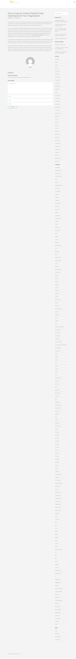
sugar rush (57, 567)
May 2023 (56, 125)
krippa (56, 417)
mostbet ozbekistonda (59, 483)
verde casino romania (58, 591)
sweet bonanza (57, 570)
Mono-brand (57, 453)
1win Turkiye (57, 188)
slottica (56, 561)
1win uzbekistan (57, 191)
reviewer (56, 546)
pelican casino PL (58, 510)
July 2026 (56, 62)
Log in (56, 630)
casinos (56, 353)
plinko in (56, 528)
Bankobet (56, 293)
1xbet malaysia (57, 215)
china (56, 362)
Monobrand (57, 456)
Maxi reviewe (57, 435)
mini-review (57, 438)
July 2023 (56, 119)
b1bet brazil (57, 290)
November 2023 (57, 107)
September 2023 (58, 113)
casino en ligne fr (58, 329)
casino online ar (57, 335)
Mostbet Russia (57, 486)
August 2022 (57, 152)
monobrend (57, 459)
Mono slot (57, 450)
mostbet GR (57, 471)
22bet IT (56, 239)
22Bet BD (56, 236)
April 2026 (56, 68)
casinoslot (56, 356)
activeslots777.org (58, 245)
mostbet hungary (58, 474)
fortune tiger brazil (58, 377)
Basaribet (56, 296)
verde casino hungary (58, 588)
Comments (57, 636)
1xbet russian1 (57, 230)
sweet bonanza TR (58, 573)
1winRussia (57, 194)
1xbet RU (56, 224)
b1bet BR (56, 287)
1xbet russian (57, 227)
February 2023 (57, 134)
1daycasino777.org (58, 170)
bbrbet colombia (58, 299)
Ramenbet (57, 537)
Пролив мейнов (58, 612)
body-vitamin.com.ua (58, 308)
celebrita (56, 359)
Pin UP (56, 516)
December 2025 (57, 77)
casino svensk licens (58, 341)
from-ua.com (57, 383)
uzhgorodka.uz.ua (58, 582)
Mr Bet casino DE (58, 492)
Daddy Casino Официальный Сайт (61, 38)
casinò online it (57, 338)
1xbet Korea (57, 209)
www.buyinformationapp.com (38, 34)
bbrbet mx (56, 302)
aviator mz (57, 281)
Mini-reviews (57, 441)
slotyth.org (57, 564)
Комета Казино (57, 606)
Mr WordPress (57, 44)
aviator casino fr (57, 272)
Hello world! (63, 44)
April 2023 (56, 128)
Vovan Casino (57, 597)
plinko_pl (56, 534)
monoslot (56, 465)
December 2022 (57, 140)
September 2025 (58, 86)
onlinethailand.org (58, 504)
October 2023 (57, 110)
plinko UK (56, 531)
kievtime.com (57, 411)
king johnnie (57, 414)
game (56, 386)
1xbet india (57, 206)
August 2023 (57, 116)
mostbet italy (57, 477)
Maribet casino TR (58, 426)
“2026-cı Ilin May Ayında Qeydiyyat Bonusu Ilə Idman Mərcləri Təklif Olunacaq (60, 30)
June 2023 (56, 122)
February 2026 (57, 71)
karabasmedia (57, 402)
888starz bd (57, 242)
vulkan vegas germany (59, 600)
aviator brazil (57, 266)
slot (55, 552)
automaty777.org (58, 257)
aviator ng (56, 284)
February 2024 (57, 101)
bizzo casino (57, 305)
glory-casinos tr (57, 392)
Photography (57, 513)
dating (56, 374)
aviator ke (56, 278)
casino (56, 323)
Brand (56, 317)
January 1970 (57, 161)
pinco (56, 522)
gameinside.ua (57, 389)
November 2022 (57, 143)
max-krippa (57, 432)
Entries (57, 633)
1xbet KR (56, 212)
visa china (56, 594)
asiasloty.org (57, 251)
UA (55, 576)
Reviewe (56, 543)
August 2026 (57, 59)
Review (56, 540)
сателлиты (57, 621)
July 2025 (56, 92)
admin (30, 67)
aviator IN (56, 275)
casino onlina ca (57, 332)
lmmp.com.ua (57, 423)
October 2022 (57, 146)
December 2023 (57, 104)
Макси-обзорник (58, 609)
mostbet (56, 468)
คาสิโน (56, 624)
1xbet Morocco (57, 218)
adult (56, 248)
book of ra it (57, 314)
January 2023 (57, 137)
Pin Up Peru (57, 519)
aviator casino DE (58, 269)
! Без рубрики (57, 167)
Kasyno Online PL (58, 408)
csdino (56, 371)
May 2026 (56, 65)
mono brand (57, 447)
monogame (57, 462)
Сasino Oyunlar (57, 618)
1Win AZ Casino (57, 173)
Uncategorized (57, 579)
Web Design (57, 603)
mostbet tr (57, 489)
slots (56, 555)
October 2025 (57, 83)
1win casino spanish (58, 176)
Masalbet (56, 429)
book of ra (57, 311)
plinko (56, 525)
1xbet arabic (57, 200)
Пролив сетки (57, 615)
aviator (56, 263)
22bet (56, 233)
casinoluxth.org (57, 350)
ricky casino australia (58, 549)
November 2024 (57, 98)
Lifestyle (56, 420)
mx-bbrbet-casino (58, 498)
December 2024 (57, 95)
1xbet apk (56, 197)
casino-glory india (58, 347)
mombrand (57, 444)
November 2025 (57, 80)
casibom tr (57, 320)
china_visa (56, 365)
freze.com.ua (57, 380)
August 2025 (57, 89)
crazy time (57, 368)
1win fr (56, 179)
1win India (56, 182)
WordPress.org (57, 639)
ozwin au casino (57, 507)
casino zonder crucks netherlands (60, 344)
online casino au (57, 501)
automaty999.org (58, 260)
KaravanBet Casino (58, 405)
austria (56, 254)
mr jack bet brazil (58, 495)
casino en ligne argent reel (59, 326)
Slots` (56, 558)
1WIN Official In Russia (59, 185)
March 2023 (57, 131)
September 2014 (58, 158)
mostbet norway (58, 480)
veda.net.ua (57, 585)
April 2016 (56, 155)
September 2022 (58, 149)
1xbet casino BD (58, 203)
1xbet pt (56, 221)
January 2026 (57, 74)
